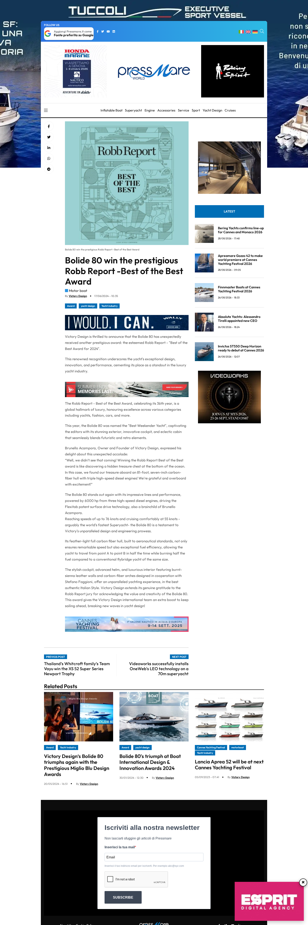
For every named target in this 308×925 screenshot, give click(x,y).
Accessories (166, 110)
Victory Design (78, 296)
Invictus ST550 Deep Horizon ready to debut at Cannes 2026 (241, 348)
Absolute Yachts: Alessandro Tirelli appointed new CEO (239, 319)
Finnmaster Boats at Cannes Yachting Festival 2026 (239, 289)
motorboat (237, 747)
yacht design (88, 305)
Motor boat (78, 290)
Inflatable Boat (112, 110)
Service (183, 110)
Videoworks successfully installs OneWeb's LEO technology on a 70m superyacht (159, 668)
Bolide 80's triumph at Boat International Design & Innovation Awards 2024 (150, 762)
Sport (196, 110)
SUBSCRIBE (123, 897)
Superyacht (133, 110)
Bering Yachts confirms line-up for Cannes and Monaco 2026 (241, 230)
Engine (150, 110)
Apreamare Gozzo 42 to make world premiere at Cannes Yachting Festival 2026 (240, 260)
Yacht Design (212, 110)
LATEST (229, 211)
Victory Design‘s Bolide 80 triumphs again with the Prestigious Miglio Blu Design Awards (76, 765)
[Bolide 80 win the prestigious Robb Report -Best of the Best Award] (48, 148)
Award (71, 305)
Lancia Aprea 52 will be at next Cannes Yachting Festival (229, 764)
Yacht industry (109, 305)
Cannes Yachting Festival (211, 747)
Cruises (230, 110)
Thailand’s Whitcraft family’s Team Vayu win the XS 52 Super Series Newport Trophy (77, 668)
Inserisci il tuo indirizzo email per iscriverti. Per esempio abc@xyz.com (144, 865)
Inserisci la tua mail (120, 847)
